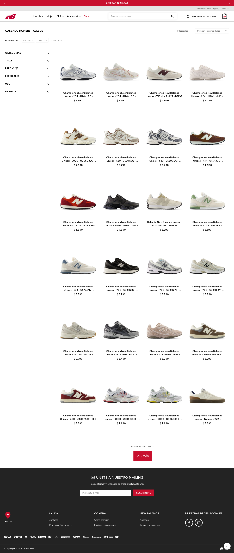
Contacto (53, 520)
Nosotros (144, 520)
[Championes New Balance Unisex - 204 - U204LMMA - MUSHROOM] (164, 327)
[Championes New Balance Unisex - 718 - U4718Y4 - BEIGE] (164, 69)
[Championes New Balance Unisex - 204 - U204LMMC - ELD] (207, 69)
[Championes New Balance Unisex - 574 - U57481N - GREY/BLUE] (78, 262)
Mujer (50, 16)
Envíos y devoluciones (105, 525)
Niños (60, 16)
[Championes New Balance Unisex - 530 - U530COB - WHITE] (121, 133)
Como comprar (101, 520)
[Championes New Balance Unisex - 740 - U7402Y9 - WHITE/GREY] (164, 262)
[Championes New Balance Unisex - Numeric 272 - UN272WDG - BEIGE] (207, 391)
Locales (225, 8)
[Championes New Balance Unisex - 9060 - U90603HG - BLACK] (121, 198)
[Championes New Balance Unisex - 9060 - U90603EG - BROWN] (78, 133)
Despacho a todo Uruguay (207, 8)
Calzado (27, 40)
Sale (86, 16)
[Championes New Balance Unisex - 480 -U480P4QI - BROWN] (207, 327)
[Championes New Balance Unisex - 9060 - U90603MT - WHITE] (121, 391)
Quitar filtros (56, 40)
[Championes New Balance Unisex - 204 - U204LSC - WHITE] (121, 69)
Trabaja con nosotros (149, 525)
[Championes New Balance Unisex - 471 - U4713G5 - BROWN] (207, 133)
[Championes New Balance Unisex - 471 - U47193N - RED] (78, 198)
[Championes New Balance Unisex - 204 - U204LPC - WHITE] (78, 69)
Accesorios (74, 16)
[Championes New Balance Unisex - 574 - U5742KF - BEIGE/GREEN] (207, 198)
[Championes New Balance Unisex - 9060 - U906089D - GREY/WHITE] (164, 391)
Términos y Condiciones (60, 525)
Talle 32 (41, 40)
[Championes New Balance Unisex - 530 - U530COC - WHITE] (164, 133)
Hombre (38, 16)
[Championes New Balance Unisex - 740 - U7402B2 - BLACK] (121, 262)
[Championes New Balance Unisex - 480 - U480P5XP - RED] (78, 391)
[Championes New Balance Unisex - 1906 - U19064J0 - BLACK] (121, 327)
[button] (229, 3)
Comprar (86, 84)
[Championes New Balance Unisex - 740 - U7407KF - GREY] (78, 327)
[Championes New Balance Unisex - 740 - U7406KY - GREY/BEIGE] (207, 262)
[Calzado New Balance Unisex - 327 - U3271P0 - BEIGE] (164, 198)
